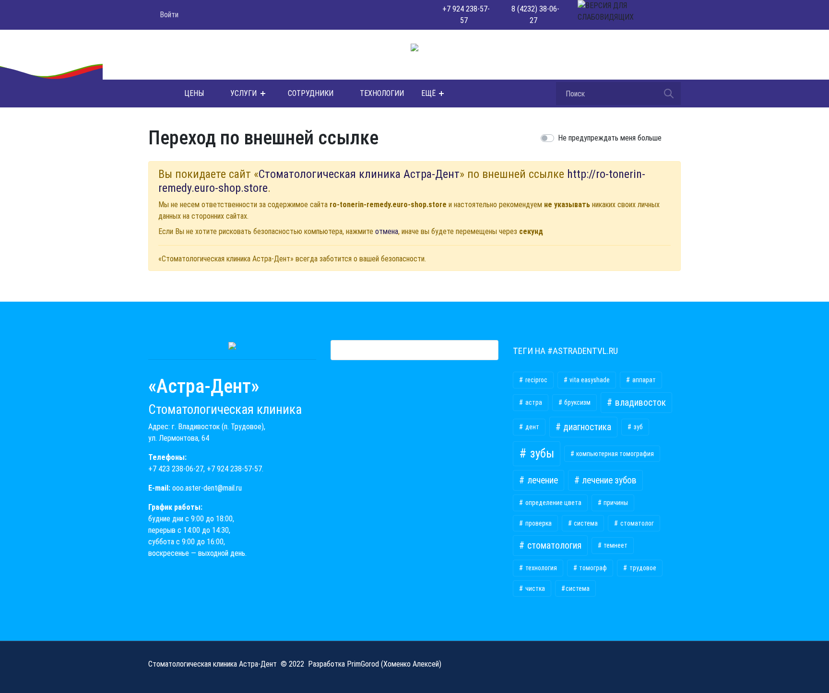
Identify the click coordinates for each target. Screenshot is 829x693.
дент (531, 427)
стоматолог (636, 523)
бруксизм (577, 402)
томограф (592, 568)
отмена (386, 231)
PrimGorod (363, 664)
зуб (637, 427)
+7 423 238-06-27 (175, 468)
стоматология (553, 545)
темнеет (615, 545)
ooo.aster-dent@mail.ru (207, 488)
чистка (534, 588)
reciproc (535, 380)
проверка (538, 523)
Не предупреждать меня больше (610, 137)
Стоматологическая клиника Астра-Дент (359, 174)
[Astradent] (153, 93)
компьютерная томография (614, 454)
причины (615, 502)
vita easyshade (589, 380)
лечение (541, 480)
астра (533, 402)
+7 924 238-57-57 (234, 468)
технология (540, 568)
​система (578, 588)
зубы (540, 453)
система (585, 523)
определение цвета (552, 502)
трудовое (642, 568)
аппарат (643, 380)
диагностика (586, 427)
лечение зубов (608, 480)
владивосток (639, 402)
